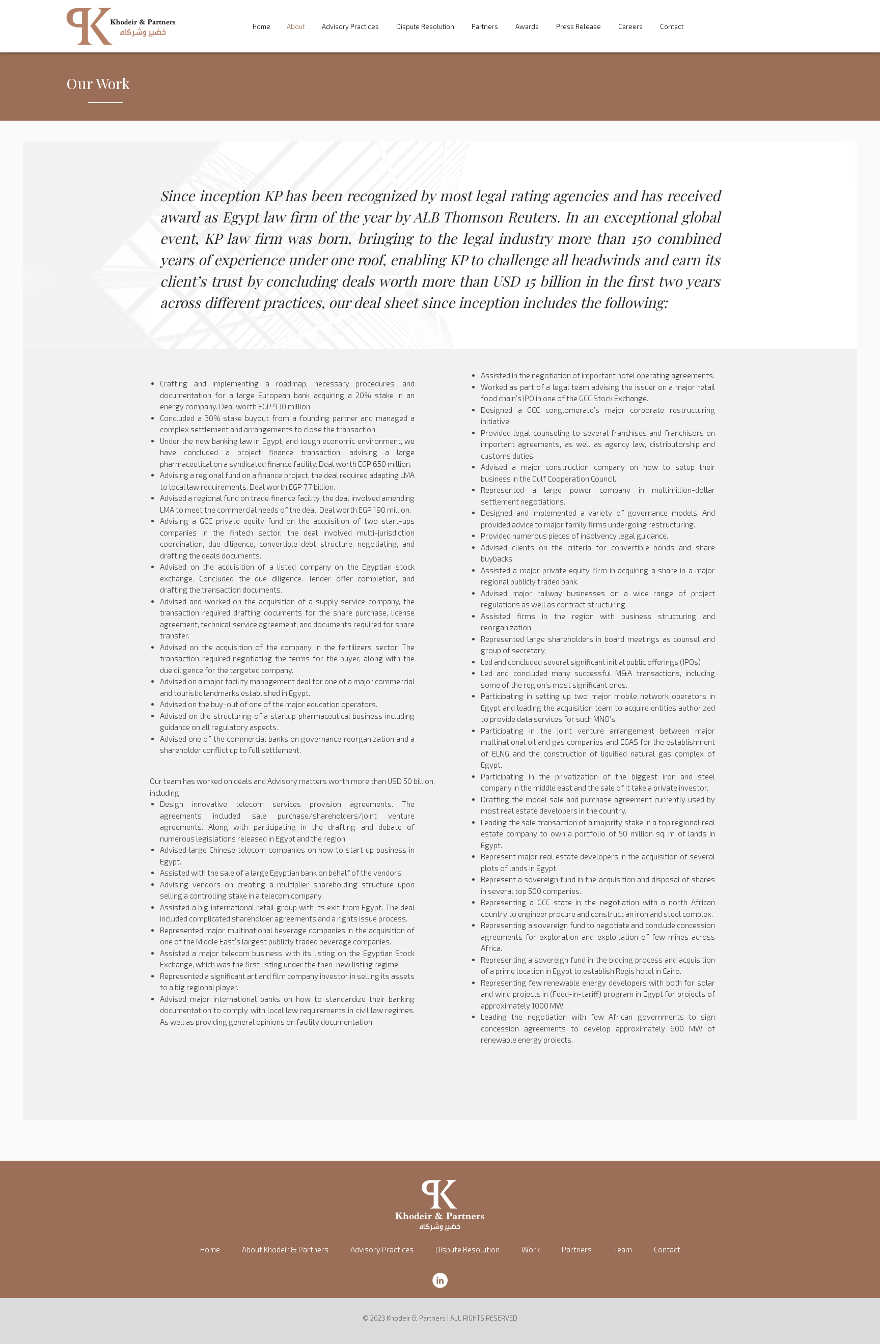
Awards (527, 26)
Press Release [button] (578, 26)
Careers (630, 26)
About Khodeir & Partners (285, 1249)
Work (530, 1249)
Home (261, 26)
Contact (671, 26)
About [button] (296, 26)
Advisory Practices (350, 26)
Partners (485, 26)
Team (623, 1249)
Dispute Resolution (425, 26)
